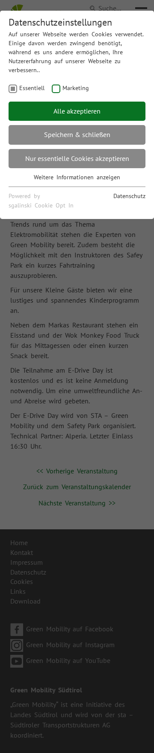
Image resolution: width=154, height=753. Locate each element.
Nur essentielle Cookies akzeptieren (77, 158)
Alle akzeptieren (77, 111)
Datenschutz (129, 196)
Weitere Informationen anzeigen (77, 177)
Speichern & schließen (77, 134)
